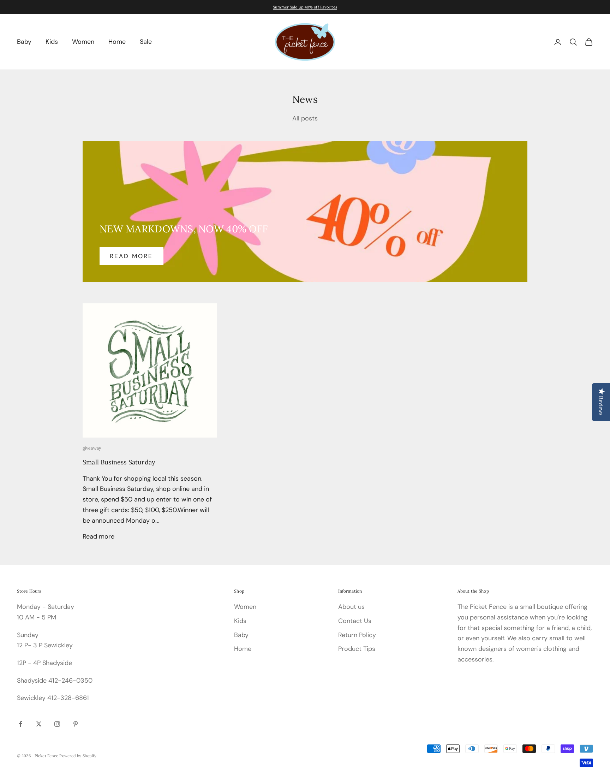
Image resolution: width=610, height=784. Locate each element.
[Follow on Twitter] (38, 723)
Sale (146, 41)
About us (351, 606)
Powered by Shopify (77, 755)
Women (83, 41)
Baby (24, 41)
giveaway (92, 448)
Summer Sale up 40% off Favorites (305, 7)
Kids (52, 41)
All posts (305, 118)
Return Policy (357, 635)
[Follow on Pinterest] (75, 723)
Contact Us (354, 621)
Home (117, 41)
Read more (131, 256)
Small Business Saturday (119, 462)
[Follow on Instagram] (57, 723)
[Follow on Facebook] (20, 723)
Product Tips (356, 649)
